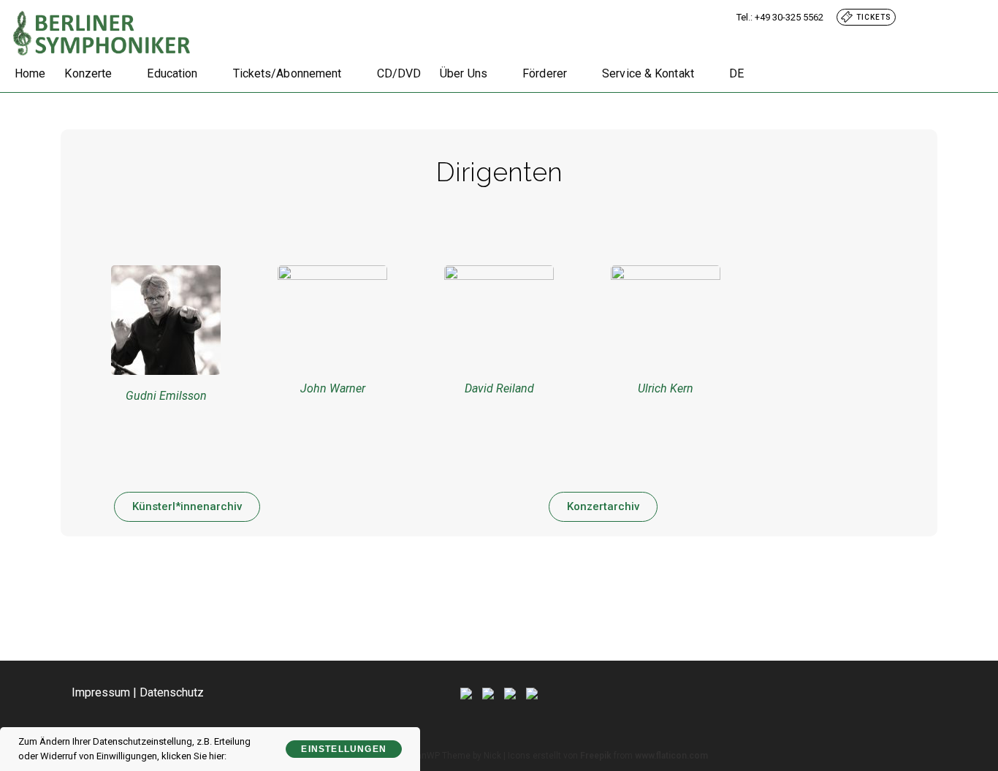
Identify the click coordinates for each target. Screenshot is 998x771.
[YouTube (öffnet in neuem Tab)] (976, 17)
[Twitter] (466, 692)
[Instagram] (509, 692)
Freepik (596, 756)
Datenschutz (172, 692)
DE (736, 73)
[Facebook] (488, 692)
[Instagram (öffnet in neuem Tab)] (961, 17)
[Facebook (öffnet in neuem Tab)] (944, 17)
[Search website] (767, 74)
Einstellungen (343, 749)
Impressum (101, 692)
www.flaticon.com (671, 756)
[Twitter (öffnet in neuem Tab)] (926, 17)
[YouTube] (531, 692)
